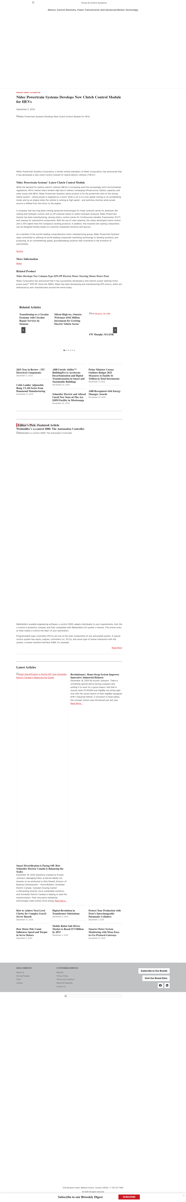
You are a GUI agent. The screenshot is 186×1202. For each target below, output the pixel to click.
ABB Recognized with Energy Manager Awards (105, 393)
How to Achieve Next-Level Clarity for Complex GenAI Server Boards (31, 913)
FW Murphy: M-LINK (101, 334)
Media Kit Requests (65, 983)
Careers (19, 983)
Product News (22, 92)
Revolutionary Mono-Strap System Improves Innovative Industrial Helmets (94, 676)
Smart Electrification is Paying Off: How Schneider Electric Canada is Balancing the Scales (39, 868)
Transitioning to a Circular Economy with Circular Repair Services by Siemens (34, 319)
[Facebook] (160, 985)
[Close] (183, 1195)
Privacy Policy (62, 976)
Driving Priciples (23, 976)
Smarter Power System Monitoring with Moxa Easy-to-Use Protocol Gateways (104, 932)
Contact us (61, 986)
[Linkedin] (167, 985)
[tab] (64, 350)
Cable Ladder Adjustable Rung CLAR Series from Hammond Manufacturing (30, 388)
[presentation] (104, 322)
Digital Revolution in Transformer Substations (66, 912)
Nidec (19, 263)
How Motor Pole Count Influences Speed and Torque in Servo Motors (31, 932)
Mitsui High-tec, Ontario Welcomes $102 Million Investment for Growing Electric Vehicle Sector (68, 319)
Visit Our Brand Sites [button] (156, 978)
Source (19, 251)
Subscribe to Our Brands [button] (154, 970)
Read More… (61, 901)
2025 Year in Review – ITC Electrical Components (30, 371)
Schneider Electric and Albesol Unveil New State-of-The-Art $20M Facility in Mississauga (69, 397)
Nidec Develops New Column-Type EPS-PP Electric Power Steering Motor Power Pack (62, 276)
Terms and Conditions (66, 979)
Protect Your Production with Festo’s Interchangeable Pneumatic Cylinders (105, 913)
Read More (117, 647)
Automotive (35, 92)
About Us (20, 972)
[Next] (115, 330)
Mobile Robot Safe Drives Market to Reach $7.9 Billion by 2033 (68, 929)
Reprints (60, 972)
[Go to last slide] (23, 330)
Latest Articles (26, 667)
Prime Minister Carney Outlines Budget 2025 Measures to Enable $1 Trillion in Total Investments (104, 374)
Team (18, 979)
